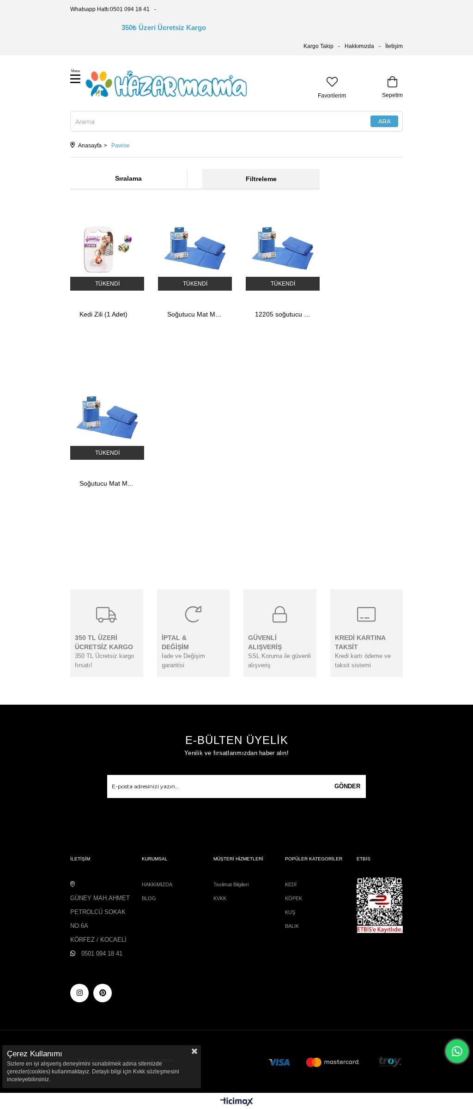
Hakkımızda (359, 46)
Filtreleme (261, 179)
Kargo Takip (318, 46)
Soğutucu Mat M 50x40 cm (107, 483)
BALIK (292, 926)
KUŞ (290, 912)
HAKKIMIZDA (157, 884)
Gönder (347, 786)
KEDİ (291, 884)
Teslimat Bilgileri (231, 884)
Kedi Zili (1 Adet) (103, 314)
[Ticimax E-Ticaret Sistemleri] (236, 1102)
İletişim (394, 46)
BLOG (149, 898)
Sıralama (128, 178)
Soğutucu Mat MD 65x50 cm (195, 314)
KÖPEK (293, 898)
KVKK (219, 898)
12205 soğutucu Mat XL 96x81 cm (282, 314)
